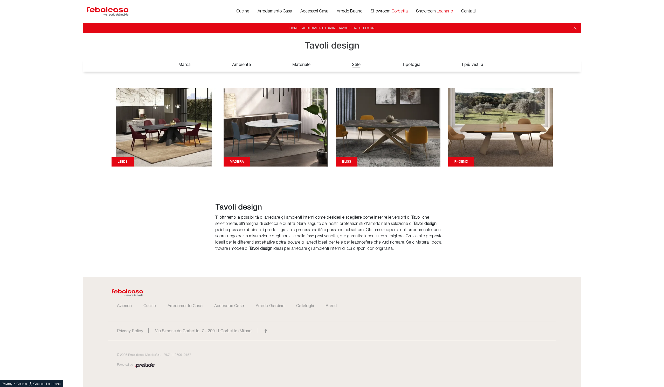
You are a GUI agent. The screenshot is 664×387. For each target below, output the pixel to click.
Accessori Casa (314, 11)
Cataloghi (305, 305)
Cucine (242, 11)
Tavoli (343, 28)
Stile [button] (356, 64)
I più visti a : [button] (474, 64)
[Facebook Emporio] (265, 330)
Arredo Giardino (270, 305)
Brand (331, 305)
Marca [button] (184, 64)
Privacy (7, 384)
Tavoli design (363, 28)
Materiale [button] (301, 64)
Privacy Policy (130, 330)
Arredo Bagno (349, 11)
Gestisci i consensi (47, 384)
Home (294, 28)
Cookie (22, 384)
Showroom (389, 11)
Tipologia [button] (411, 64)
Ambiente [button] (241, 64)
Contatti (468, 11)
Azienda (124, 305)
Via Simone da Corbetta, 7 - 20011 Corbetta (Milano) (204, 330)
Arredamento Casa (275, 11)
